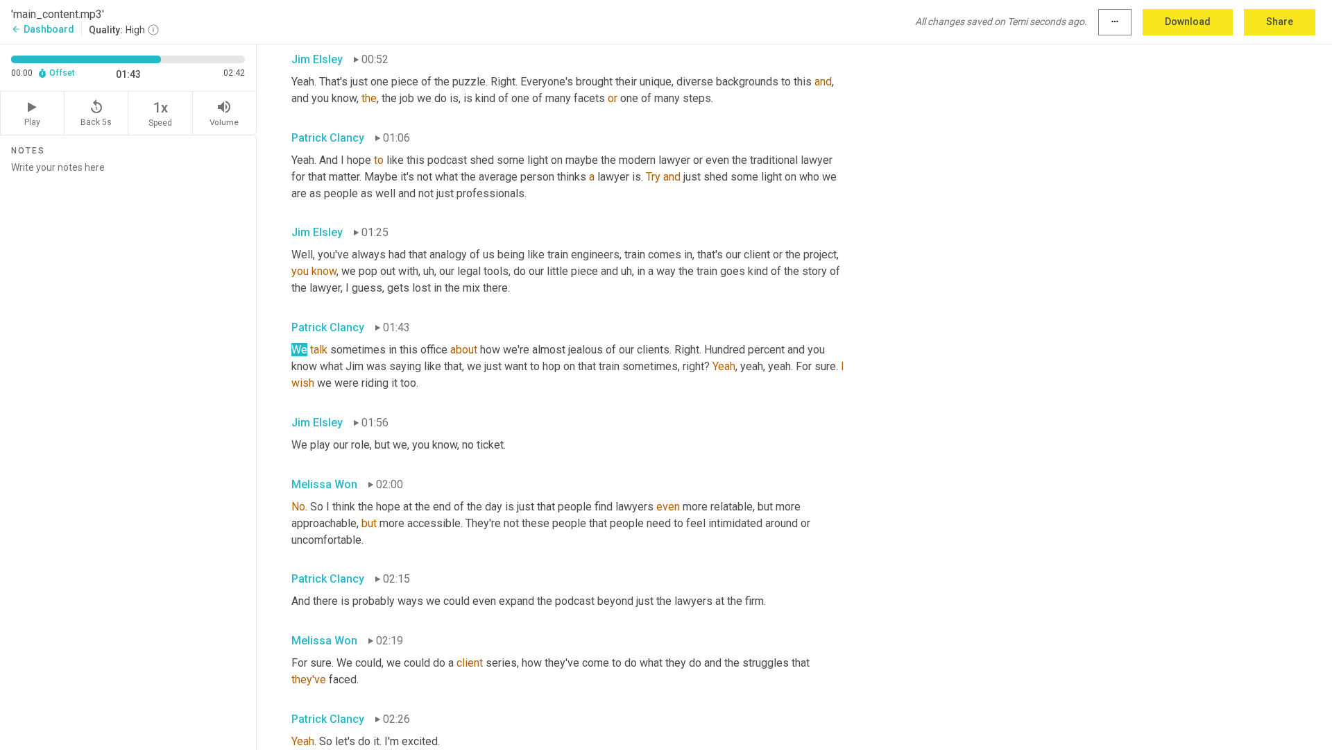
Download (1188, 21)
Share (1279, 21)
